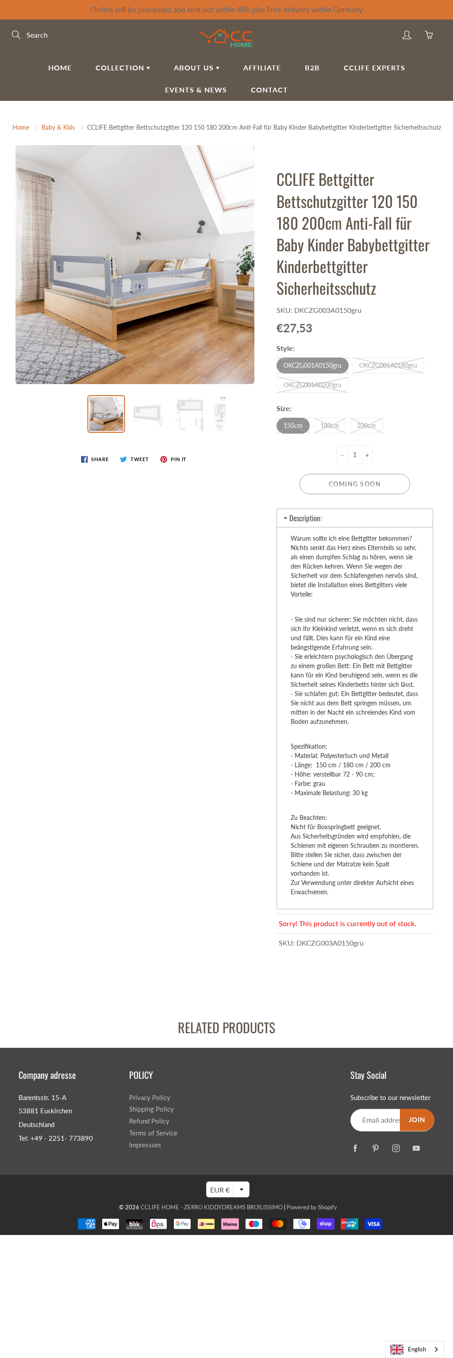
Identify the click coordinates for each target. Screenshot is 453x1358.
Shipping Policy (151, 1109)
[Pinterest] (375, 1148)
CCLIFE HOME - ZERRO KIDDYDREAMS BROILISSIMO (212, 1207)
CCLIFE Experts (374, 67)
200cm (366, 425)
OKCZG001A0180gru (388, 365)
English (417, 1349)
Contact (269, 89)
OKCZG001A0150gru (313, 365)
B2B (312, 67)
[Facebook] (355, 1148)
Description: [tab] (305, 517)
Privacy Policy (149, 1097)
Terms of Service (153, 1133)
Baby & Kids (58, 127)
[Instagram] (395, 1148)
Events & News (196, 89)
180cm (329, 425)
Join (417, 1119)
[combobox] (414, 1349)
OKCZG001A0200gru (313, 385)
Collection (121, 67)
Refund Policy (149, 1121)
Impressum (145, 1145)
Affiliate (262, 67)
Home (60, 67)
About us (195, 67)
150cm (293, 425)
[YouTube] (416, 1148)
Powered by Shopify (312, 1207)
